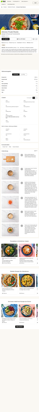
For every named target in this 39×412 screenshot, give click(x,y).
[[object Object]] (33, 39)
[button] (19, 97)
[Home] (1, 7)
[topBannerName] (19, 11)
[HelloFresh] (3, 1)
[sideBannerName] (19, 62)
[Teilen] (36, 39)
